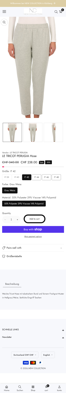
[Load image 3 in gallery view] (53, 132)
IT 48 (56, 178)
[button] (33, 248)
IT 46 (46, 178)
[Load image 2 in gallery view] (33, 132)
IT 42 (26, 178)
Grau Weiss (9, 191)
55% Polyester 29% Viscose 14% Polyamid (23, 204)
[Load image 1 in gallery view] (12, 132)
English (46, 354)
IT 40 (16, 178)
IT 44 (36, 178)
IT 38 (6, 178)
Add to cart (34, 218)
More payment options (33, 236)
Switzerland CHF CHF (24, 354)
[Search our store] (57, 12)
